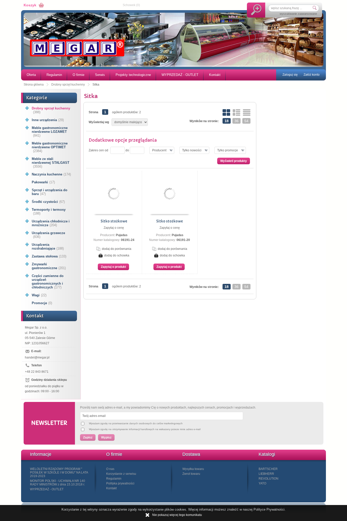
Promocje (42, 303)
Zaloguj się (290, 74)
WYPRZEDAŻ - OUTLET (180, 75)
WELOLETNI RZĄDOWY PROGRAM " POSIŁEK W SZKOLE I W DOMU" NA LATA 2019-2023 (59, 472)
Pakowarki (43, 182)
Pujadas (122, 235)
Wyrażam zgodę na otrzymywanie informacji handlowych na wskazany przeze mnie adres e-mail (144, 429)
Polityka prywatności (120, 483)
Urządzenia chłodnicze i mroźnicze (51, 223)
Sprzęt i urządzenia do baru (49, 192)
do (127, 150)
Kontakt (214, 75)
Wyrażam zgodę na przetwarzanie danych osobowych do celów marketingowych (136, 423)
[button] (161, 150)
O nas (110, 469)
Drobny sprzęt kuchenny (51, 110)
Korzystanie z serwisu (121, 474)
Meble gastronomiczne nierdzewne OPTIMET (50, 147)
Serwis (100, 75)
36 (236, 121)
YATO (262, 483)
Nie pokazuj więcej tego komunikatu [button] (177, 515)
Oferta (31, 75)
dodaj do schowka (116, 255)
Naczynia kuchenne (51, 174)
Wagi (39, 295)
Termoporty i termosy (49, 211)
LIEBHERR (266, 474)
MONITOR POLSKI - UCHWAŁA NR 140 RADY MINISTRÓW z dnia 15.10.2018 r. (57, 482)
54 (246, 121)
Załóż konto (312, 74)
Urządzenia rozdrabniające (48, 246)
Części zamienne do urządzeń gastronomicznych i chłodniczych (48, 281)
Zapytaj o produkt (113, 267)
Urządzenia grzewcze (48, 235)
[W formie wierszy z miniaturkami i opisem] (236, 112)
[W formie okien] (226, 112)
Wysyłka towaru (193, 469)
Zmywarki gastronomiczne (49, 266)
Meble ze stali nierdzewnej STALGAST (50, 162)
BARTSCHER (268, 469)
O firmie (78, 75)
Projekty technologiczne (133, 75)
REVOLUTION (268, 478)
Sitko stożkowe (114, 221)
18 (227, 121)
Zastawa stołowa (49, 256)
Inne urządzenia (48, 120)
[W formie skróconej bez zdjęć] (246, 112)
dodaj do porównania (116, 249)
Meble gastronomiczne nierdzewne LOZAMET (50, 131)
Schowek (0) (131, 5)
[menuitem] (31, 74)
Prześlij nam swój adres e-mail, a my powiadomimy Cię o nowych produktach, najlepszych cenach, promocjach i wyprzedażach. (168, 407)
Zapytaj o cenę (114, 228)
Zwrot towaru (191, 474)
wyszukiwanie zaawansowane (298, 13)
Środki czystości (48, 202)
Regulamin (54, 75)
